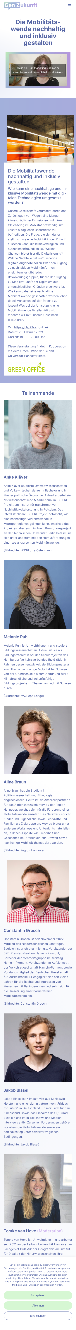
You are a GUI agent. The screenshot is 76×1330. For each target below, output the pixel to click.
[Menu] (69, 6)
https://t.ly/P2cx (25, 327)
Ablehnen (38, 1305)
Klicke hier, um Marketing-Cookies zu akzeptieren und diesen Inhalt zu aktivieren (38, 70)
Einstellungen (38, 1315)
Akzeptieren (38, 1295)
